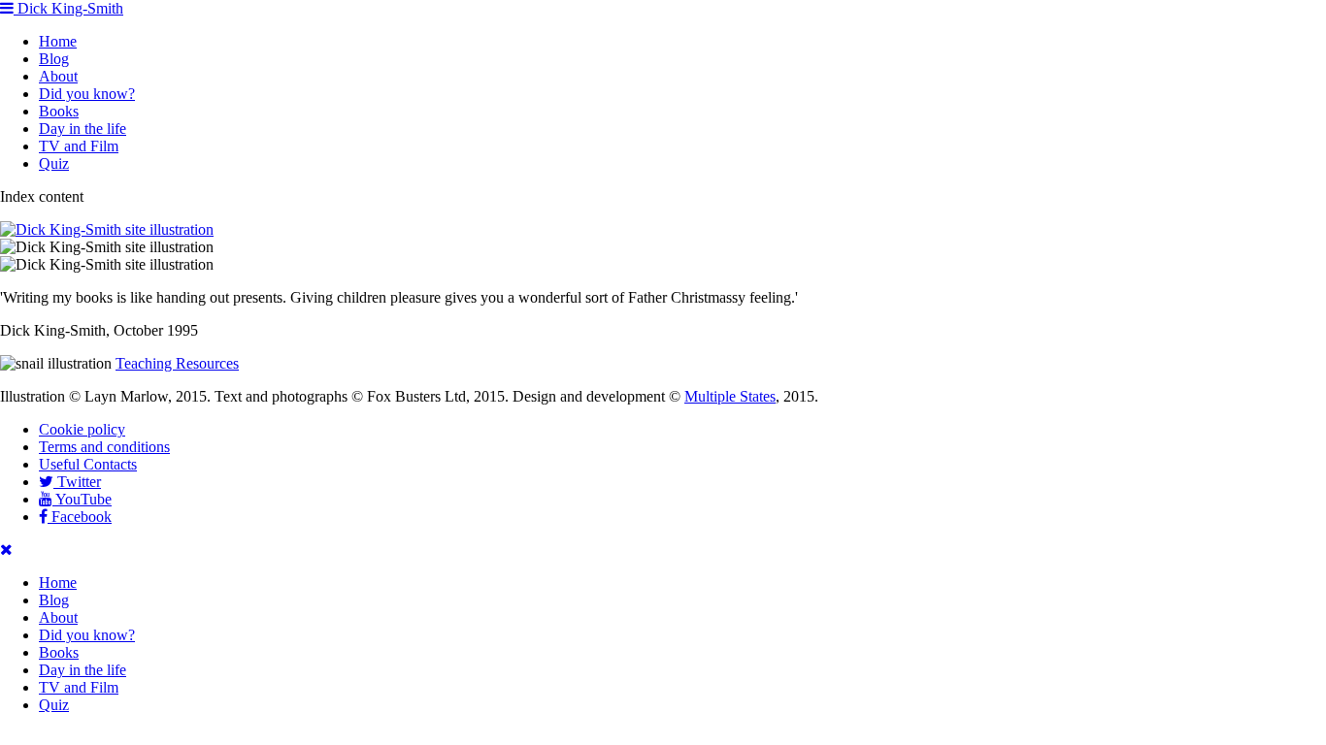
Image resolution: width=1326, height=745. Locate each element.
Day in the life (82, 128)
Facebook (80, 516)
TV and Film (78, 146)
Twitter (77, 481)
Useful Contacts (88, 464)
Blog (54, 58)
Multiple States (730, 396)
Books (59, 111)
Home (58, 41)
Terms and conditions (104, 446)
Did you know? (87, 93)
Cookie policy (82, 429)
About (58, 76)
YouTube (82, 499)
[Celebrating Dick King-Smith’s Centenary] (107, 229)
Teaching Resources (177, 363)
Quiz (54, 163)
